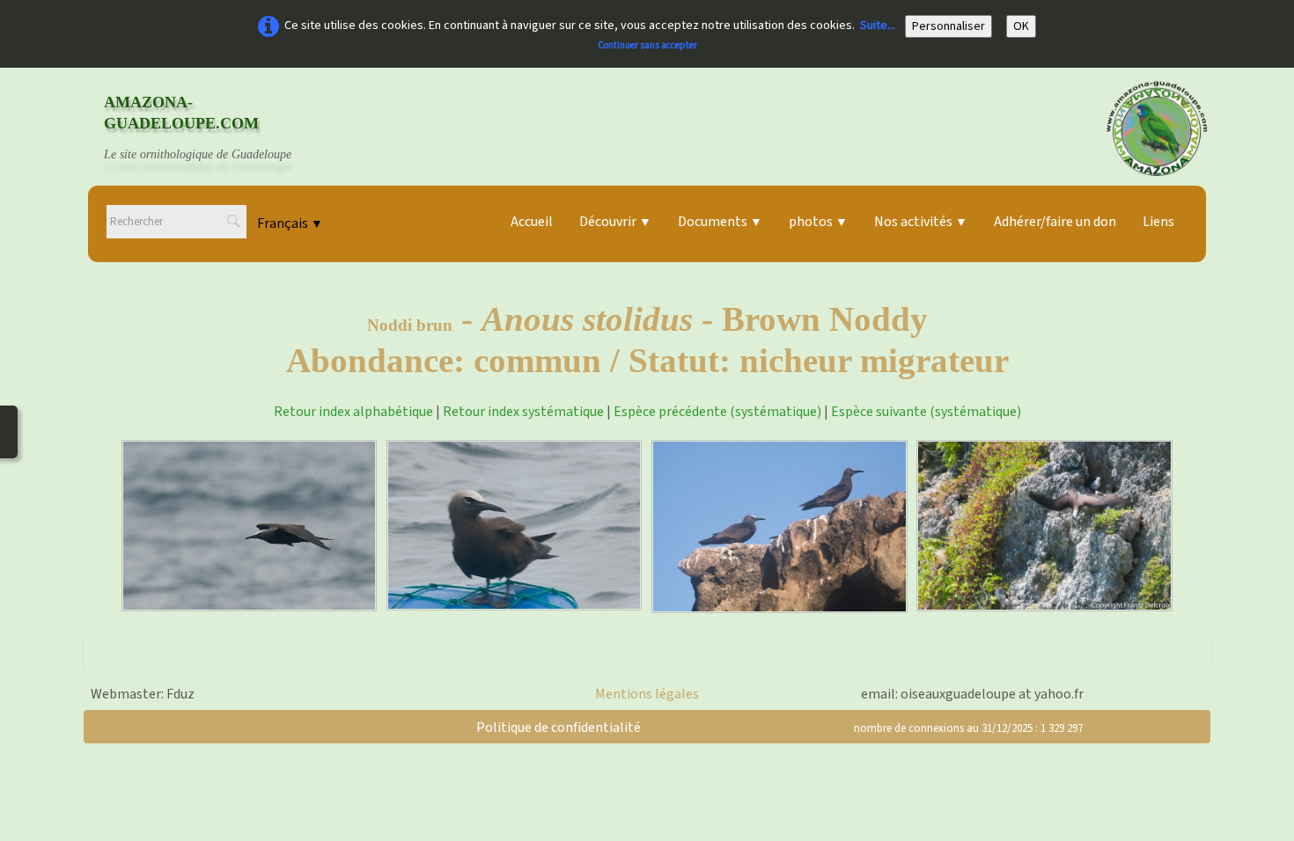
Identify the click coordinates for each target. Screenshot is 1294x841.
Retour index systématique (523, 411)
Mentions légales (647, 694)
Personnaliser (948, 26)
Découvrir (615, 221)
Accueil (532, 221)
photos (818, 221)
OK (1021, 26)
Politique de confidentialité (558, 727)
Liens (1158, 221)
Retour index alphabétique (353, 411)
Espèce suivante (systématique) (926, 411)
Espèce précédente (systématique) (717, 411)
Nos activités (920, 221)
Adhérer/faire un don (1055, 221)
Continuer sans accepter (647, 45)
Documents (720, 221)
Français (290, 223)
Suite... (877, 25)
